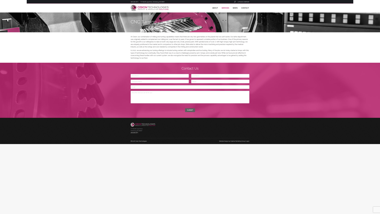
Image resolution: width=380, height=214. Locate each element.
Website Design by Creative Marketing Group (232, 141)
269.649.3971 (134, 2)
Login (247, 141)
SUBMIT (190, 110)
